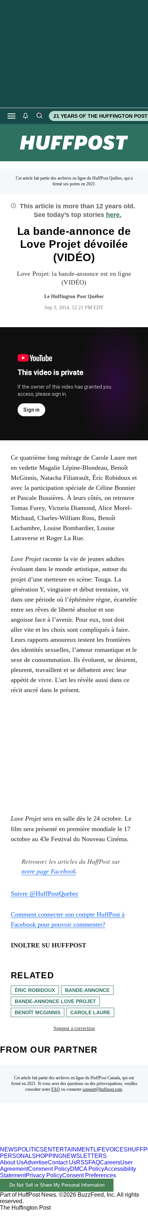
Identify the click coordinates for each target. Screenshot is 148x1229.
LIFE (99, 1149)
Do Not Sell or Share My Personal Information (57, 1185)
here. (113, 214)
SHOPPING (47, 1156)
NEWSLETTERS (85, 1156)
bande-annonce (87, 990)
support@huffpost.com (102, 1089)
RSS (82, 1162)
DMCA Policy (87, 1169)
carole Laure (90, 1012)
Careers (110, 1162)
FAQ (55, 1089)
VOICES (117, 1149)
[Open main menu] (11, 116)
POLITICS (31, 1149)
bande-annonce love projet (55, 1001)
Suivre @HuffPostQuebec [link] (45, 893)
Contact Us (62, 1162)
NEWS (9, 1149)
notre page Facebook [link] (49, 871)
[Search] (39, 116)
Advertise (36, 1162)
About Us (12, 1162)
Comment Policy (49, 1169)
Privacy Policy (44, 1175)
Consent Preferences (89, 1175)
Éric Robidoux (35, 990)
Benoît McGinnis (37, 1012)
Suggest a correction (74, 1028)
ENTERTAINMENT (68, 1149)
